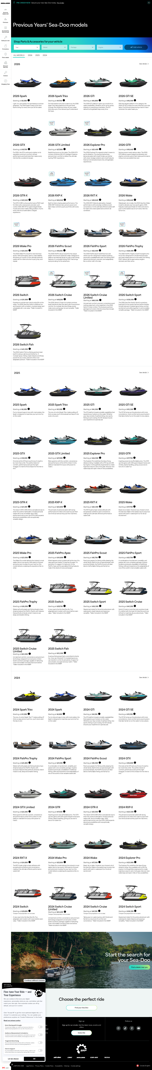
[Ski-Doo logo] (57, 1057)
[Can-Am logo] (94, 1057)
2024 (45, 55)
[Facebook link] (132, 1028)
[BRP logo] (81, 1048)
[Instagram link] (118, 1028)
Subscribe (81, 1032)
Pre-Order (60, 3)
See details (143, 63)
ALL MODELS (18, 55)
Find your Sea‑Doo (81, 1007)
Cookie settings (75, 1066)
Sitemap (66, 1066)
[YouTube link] (138, 1028)
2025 (37, 55)
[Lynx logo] (70, 1057)
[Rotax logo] (107, 1057)
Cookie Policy (49, 1066)
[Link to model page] (28, 93)
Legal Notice (30, 1066)
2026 (30, 55)
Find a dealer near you (139, 967)
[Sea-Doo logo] (5, 3)
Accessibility (59, 1066)
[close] (149, 2)
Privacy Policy (39, 1066)
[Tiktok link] (125, 1028)
